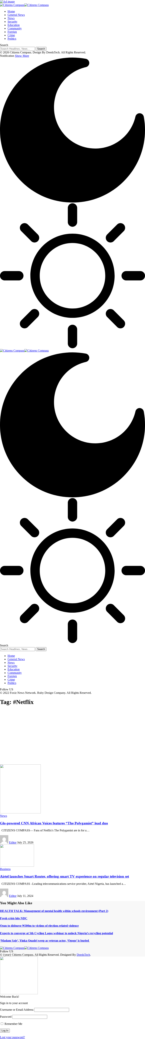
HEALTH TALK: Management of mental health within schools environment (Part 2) (54, 911)
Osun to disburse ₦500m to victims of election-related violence (39, 925)
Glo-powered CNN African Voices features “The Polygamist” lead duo (54, 823)
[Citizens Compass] (24, 5)
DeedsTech (83, 954)
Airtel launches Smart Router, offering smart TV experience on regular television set (64, 876)
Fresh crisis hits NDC (13, 918)
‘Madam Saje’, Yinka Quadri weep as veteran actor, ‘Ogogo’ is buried (45, 940)
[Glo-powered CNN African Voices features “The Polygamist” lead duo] (20, 812)
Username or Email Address (16, 1009)
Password (6, 1016)
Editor (12, 842)
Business (5, 869)
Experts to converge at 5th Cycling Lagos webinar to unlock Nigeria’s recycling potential (56, 933)
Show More (22, 55)
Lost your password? (12, 1037)
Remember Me (13, 1023)
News (3, 815)
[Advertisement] (72, 736)
